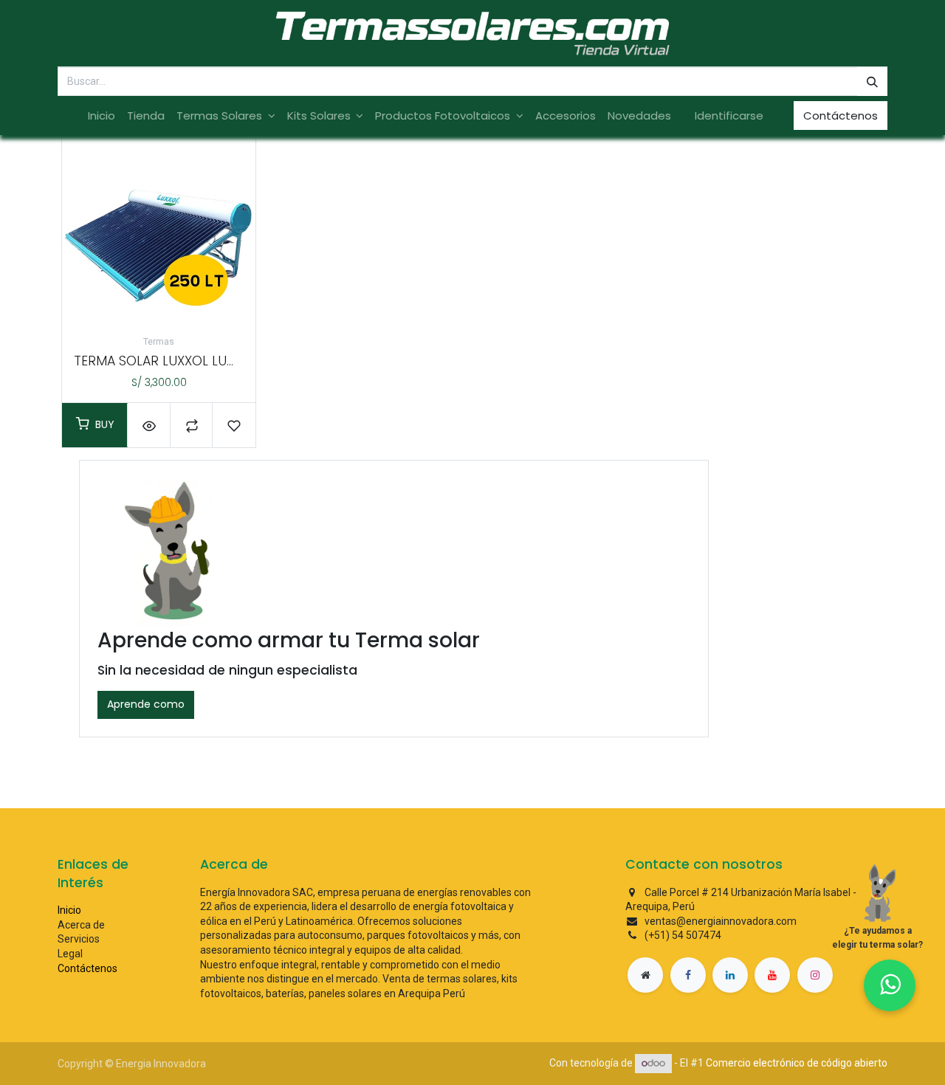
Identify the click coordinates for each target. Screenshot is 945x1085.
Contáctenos (840, 115)
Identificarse (729, 115)
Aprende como (146, 704)
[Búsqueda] (872, 81)
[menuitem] (101, 115)
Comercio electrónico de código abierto (796, 1063)
